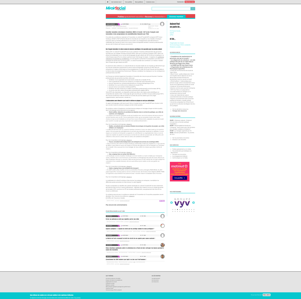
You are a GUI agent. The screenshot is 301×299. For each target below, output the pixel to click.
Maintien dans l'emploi (122, 28)
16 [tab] (184, 211)
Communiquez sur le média (179, 158)
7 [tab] (187, 209)
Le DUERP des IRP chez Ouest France (182, 65)
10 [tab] (194, 209)
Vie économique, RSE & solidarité (114, 290)
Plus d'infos (77, 297)
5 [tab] (182, 209)
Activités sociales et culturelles (113, 278)
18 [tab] (189, 211)
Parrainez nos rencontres (179, 154)
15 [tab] (182, 211)
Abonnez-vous (189, 2)
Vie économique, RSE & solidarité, (180, 45)
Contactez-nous (150, 2)
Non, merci (266, 294)
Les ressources (155, 281)
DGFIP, (172, 33)
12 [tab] (175, 211)
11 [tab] (173, 211)
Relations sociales (111, 221)
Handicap (114, 28)
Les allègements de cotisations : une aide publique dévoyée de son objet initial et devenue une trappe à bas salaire (182, 61)
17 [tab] (187, 211)
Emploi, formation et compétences (115, 231)
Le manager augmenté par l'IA (183, 131)
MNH (134, 262)
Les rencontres (155, 280)
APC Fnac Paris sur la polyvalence (180, 90)
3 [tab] (177, 209)
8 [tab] (189, 209)
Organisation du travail (112, 252)
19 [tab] (191, 211)
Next (193, 202)
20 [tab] (194, 211)
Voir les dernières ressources (180, 109)
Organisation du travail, (177, 43)
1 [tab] (173, 209)
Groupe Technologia (124, 200)
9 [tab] (191, 209)
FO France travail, (175, 31)
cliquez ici (129, 124)
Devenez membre (176, 17)
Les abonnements (156, 278)
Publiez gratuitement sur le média (181, 149)
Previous (171, 202)
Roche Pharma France (121, 26)
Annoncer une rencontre (179, 139)
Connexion (180, 2)
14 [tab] (180, 211)
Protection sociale (123, 262)
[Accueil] (113, 8)
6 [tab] (184, 209)
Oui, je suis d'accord (256, 295)
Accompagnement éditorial (179, 156)
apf (114, 26)
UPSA (171, 35)
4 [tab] (180, 209)
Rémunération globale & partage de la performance (118, 286)
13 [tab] (177, 211)
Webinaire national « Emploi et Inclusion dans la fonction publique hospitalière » (181, 122)
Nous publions (139, 2)
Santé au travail (110, 200)
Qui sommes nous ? (116, 2)
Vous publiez (128, 2)
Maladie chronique (133, 28)
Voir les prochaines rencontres (180, 138)
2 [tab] (175, 209)
